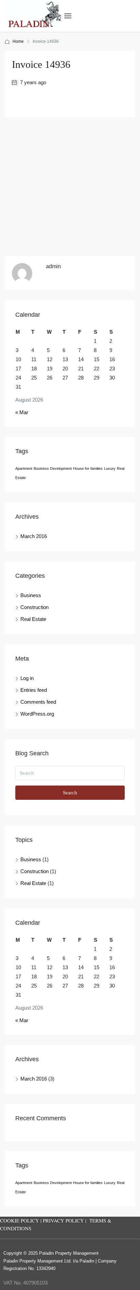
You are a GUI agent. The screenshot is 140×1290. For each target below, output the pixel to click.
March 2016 (33, 536)
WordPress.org (37, 714)
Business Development (53, 468)
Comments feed (38, 702)
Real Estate (33, 619)
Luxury (110, 468)
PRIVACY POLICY (63, 1220)
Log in (27, 678)
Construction (34, 607)
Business (30, 595)
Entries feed (33, 690)
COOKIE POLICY (19, 1220)
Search (70, 792)
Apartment (23, 468)
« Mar (21, 412)
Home (18, 41)
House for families (88, 468)
